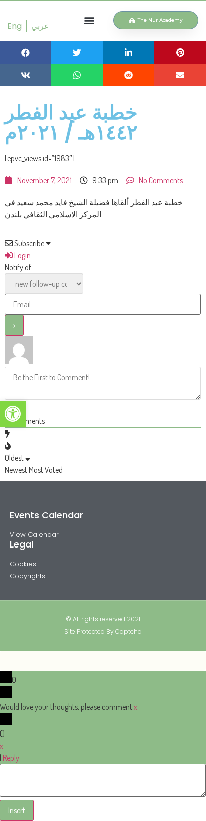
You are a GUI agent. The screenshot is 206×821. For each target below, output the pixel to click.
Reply (11, 758)
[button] (90, 20)
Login (22, 255)
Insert (17, 810)
